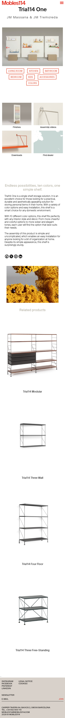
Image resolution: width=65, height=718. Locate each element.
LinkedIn (6, 688)
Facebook (7, 684)
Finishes (17, 127)
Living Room (15, 71)
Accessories (47, 77)
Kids (30, 77)
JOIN (61, 699)
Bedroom (16, 77)
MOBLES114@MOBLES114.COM (16, 712)
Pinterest (7, 686)
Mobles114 (13, 3)
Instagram (7, 681)
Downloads (16, 155)
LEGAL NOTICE (25, 681)
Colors (32, 83)
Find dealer (48, 155)
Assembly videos (48, 127)
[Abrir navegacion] (61, 2)
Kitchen (33, 71)
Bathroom (51, 71)
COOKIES (23, 684)
